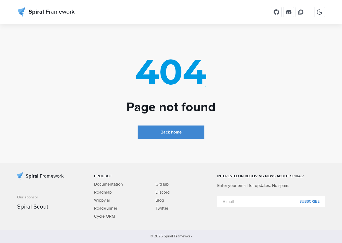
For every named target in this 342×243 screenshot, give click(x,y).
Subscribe (310, 201)
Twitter (162, 208)
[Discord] (288, 12)
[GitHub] (276, 12)
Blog (160, 200)
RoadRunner (105, 208)
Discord (163, 192)
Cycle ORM (104, 216)
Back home (171, 132)
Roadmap (103, 192)
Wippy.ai (102, 200)
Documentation (108, 184)
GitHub (162, 184)
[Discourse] (301, 12)
